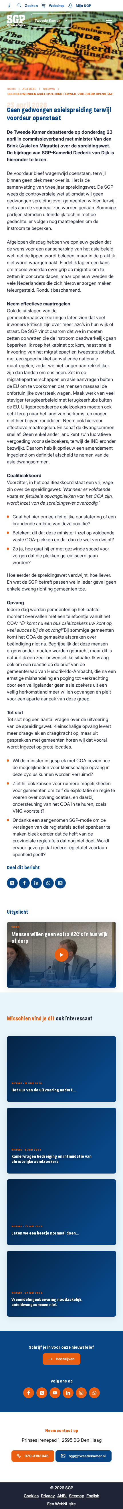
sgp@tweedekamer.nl (87, 1456)
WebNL (61, 1503)
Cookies (31, 1495)
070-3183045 (36, 1456)
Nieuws (49, 88)
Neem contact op (61, 1430)
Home (11, 88)
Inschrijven (65, 1359)
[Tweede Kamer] (16, 20)
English (92, 1495)
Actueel (29, 88)
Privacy (48, 1495)
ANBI (62, 1495)
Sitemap (76, 1495)
